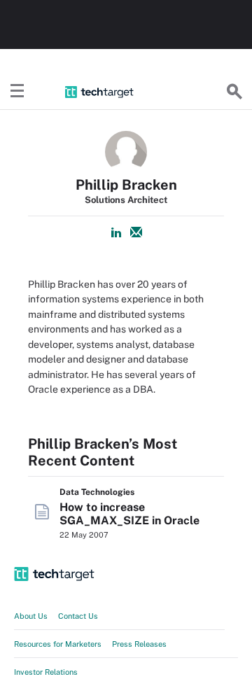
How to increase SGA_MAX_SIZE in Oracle (129, 513)
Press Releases (139, 644)
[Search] (234, 91)
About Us (31, 616)
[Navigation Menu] (17, 91)
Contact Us (78, 616)
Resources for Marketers (58, 644)
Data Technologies (96, 492)
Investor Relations (46, 672)
